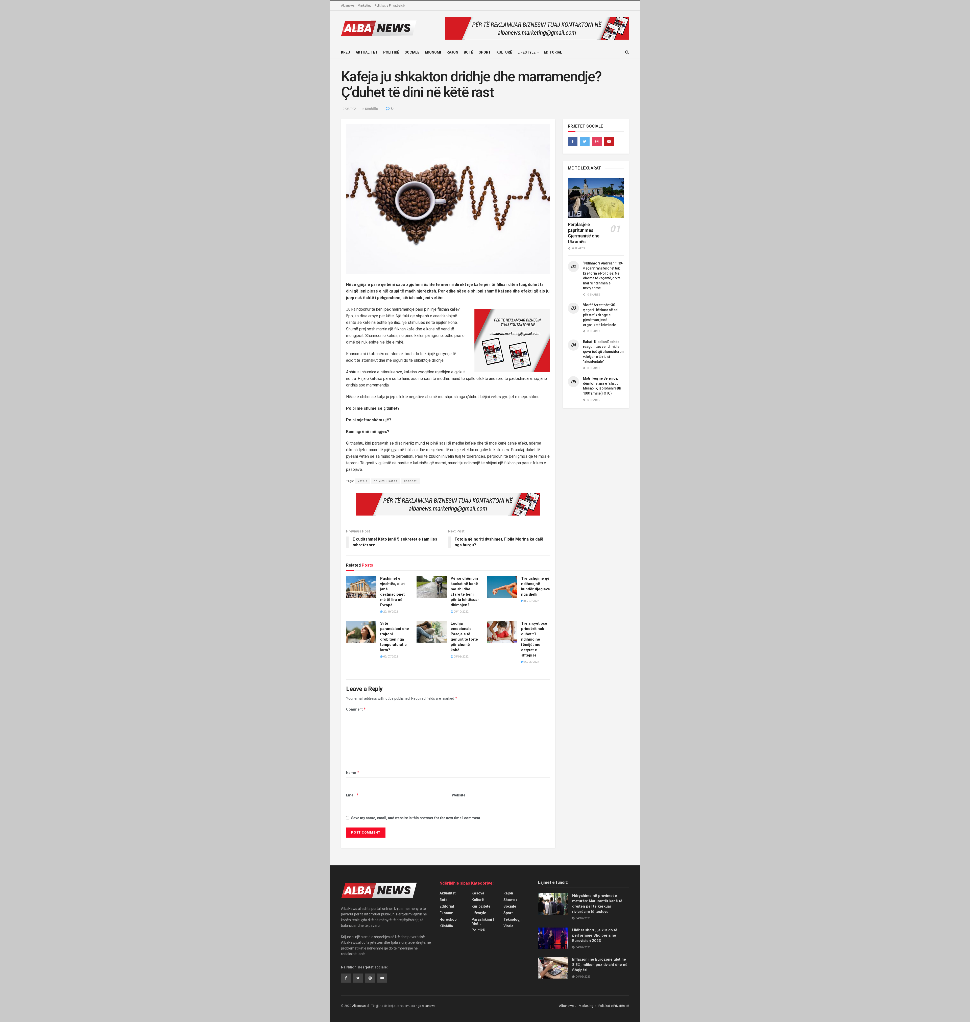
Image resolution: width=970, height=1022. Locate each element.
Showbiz (510, 900)
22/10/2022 (390, 611)
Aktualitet (367, 52)
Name (352, 772)
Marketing (365, 5)
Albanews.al (360, 1006)
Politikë (391, 52)
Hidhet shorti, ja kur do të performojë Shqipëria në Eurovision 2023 (594, 935)
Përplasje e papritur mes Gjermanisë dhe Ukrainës (583, 233)
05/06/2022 (460, 656)
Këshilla (371, 109)
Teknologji (512, 919)
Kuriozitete (481, 906)
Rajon (452, 52)
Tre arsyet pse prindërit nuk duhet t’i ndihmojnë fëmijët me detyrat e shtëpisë (534, 639)
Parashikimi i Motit (483, 921)
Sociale (412, 52)
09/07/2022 (531, 601)
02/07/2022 (390, 656)
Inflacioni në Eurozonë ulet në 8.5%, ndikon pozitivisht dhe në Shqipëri (599, 964)
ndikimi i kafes (386, 481)
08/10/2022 (460, 611)
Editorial (553, 52)
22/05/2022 (531, 662)
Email (352, 795)
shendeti (410, 481)
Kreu (345, 52)
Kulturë (504, 52)
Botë (468, 52)
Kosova (478, 893)
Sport (485, 52)
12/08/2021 (349, 109)
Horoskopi (448, 919)
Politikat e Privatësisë (390, 5)
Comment (356, 709)
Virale (508, 926)
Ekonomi (433, 52)
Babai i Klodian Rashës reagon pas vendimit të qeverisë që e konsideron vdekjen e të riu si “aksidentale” (603, 351)
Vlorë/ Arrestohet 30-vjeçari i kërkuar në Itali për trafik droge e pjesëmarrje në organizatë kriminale (601, 315)
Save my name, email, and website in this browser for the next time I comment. (416, 818)
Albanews (348, 5)
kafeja (363, 481)
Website (458, 795)
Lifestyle (527, 52)
